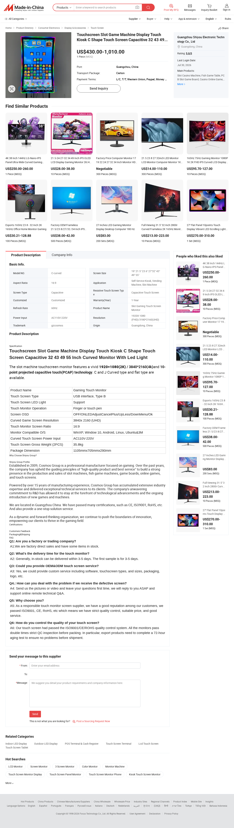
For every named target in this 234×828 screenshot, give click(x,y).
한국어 (146, 805)
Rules (228, 18)
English (31, 805)
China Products (45, 801)
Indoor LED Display (16, 743)
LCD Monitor (15, 766)
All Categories (16, 18)
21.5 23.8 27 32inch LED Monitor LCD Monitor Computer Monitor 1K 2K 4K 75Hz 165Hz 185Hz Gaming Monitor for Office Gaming (214, 347)
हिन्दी (166, 805)
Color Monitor (90, 766)
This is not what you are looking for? (49, 721)
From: (23, 665)
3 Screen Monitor (64, 766)
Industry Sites (140, 801)
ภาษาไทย (176, 805)
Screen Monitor (39, 766)
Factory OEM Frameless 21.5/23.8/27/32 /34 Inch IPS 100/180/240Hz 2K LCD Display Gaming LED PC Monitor (214, 429)
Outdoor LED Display (46, 743)
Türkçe (188, 805)
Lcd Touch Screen (148, 743)
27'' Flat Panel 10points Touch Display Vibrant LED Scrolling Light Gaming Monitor (214, 512)
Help (166, 18)
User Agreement (137, 813)
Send (35, 714)
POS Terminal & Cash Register (82, 743)
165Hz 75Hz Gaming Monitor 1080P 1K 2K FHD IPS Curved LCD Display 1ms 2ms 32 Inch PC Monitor (214, 375)
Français (69, 805)
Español (43, 805)
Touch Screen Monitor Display (25, 774)
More (180, 84)
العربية (136, 805)
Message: (22, 682)
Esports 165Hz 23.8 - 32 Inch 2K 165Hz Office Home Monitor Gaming (214, 402)
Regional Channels (160, 801)
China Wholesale (102, 801)
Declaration (155, 813)
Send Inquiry (99, 88)
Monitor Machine (114, 766)
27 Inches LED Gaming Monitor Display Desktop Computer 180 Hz (214, 457)
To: (26, 674)
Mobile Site (196, 801)
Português (56, 805)
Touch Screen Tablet (16, 747)
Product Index (180, 801)
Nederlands (124, 805)
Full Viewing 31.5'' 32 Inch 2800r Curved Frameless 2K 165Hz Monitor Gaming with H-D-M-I (214, 484)
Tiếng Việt (200, 805)
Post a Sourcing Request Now (91, 721)
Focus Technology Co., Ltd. (93, 813)
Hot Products (27, 801)
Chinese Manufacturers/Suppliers (73, 801)
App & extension (187, 18)
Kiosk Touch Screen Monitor (145, 774)
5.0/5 (189, 53)
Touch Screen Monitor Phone (105, 774)
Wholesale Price (122, 801)
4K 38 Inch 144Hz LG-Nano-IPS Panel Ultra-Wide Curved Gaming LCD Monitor (214, 265)
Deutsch (110, 805)
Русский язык (84, 805)
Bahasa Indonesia (218, 805)
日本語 (157, 805)
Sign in (226, 9)
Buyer (150, 18)
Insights (209, 801)
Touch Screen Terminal (118, 743)
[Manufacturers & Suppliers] (24, 7)
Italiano (99, 805)
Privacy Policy (171, 813)
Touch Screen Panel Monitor (65, 774)
